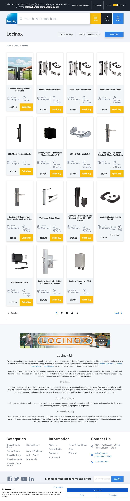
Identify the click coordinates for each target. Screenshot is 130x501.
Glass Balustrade (14, 459)
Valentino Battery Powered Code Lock (19, 89)
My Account (54, 457)
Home (8, 46)
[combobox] (57, 19)
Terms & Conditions (78, 445)
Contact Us (54, 453)
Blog (71, 449)
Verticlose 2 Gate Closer (49, 218)
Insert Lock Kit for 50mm (80, 90)
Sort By (82, 34)
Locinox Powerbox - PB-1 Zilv (80, 282)
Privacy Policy (55, 449)
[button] (13, 98)
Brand (16, 46)
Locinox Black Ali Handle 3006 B (110, 218)
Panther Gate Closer (19, 282)
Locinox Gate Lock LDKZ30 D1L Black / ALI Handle (50, 282)
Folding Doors (13, 451)
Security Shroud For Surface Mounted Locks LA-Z (50, 154)
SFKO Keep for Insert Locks (19, 154)
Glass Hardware (13, 455)
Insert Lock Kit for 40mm (110, 90)
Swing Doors (32, 455)
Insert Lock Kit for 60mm (50, 90)
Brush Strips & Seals (13, 446)
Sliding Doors (32, 445)
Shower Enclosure (34, 451)
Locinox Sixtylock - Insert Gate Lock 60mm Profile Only (110, 154)
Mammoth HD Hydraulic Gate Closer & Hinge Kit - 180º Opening (80, 218)
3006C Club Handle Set (80, 154)
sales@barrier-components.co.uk (42, 7)
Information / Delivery (80, 5)
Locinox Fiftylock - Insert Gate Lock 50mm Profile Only (19, 218)
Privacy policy (58, 487)
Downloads (31, 459)
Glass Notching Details (13, 464)
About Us (53, 445)
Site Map (73, 453)
